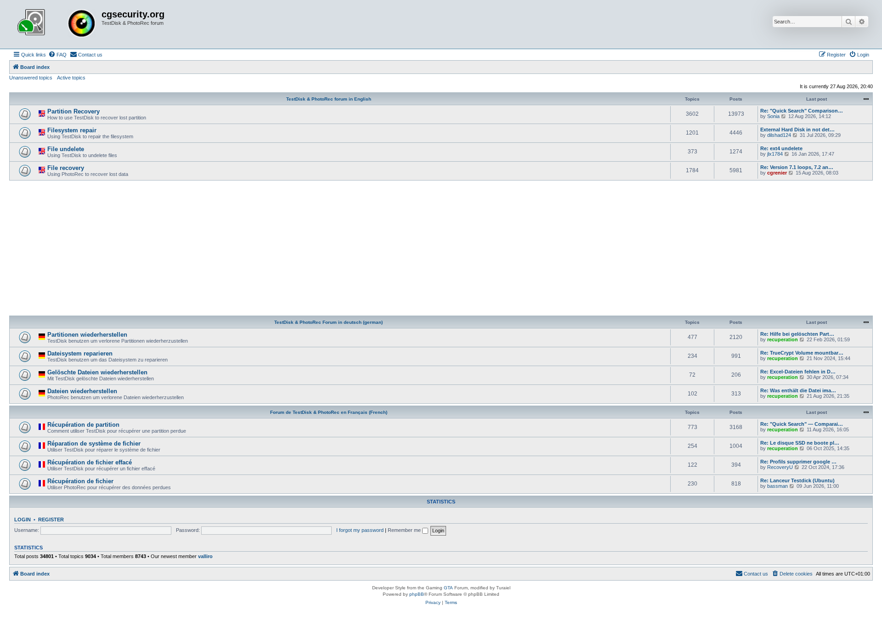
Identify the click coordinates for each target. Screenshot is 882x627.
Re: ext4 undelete (781, 148)
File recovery (65, 167)
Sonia (773, 116)
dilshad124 (779, 135)
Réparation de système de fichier (94, 443)
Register (51, 519)
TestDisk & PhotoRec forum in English (328, 99)
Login (22, 519)
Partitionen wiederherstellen (87, 334)
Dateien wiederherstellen (82, 391)
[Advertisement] (441, 249)
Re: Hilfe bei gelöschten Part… (797, 334)
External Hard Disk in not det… (797, 129)
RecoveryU (780, 467)
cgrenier (777, 172)
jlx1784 (775, 154)
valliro (205, 556)
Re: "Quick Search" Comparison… (801, 110)
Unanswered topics (30, 77)
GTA (448, 587)
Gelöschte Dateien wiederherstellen (97, 372)
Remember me (405, 530)
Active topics (71, 77)
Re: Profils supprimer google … (798, 461)
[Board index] (56, 24)
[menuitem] (57, 54)
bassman (777, 486)
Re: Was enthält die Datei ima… (798, 390)
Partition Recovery (73, 111)
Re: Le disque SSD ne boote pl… (799, 443)
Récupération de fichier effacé (89, 462)
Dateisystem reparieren (80, 353)
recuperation (782, 339)
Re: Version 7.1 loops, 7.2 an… (796, 167)
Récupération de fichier (80, 481)
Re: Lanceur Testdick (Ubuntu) (797, 480)
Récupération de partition (83, 424)
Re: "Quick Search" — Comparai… (801, 424)
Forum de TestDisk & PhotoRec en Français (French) (328, 412)
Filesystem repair (71, 130)
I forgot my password (360, 530)
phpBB (416, 594)
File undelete (65, 149)
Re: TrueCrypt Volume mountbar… (801, 353)
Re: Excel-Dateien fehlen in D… (798, 371)
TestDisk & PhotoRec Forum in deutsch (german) (328, 322)
